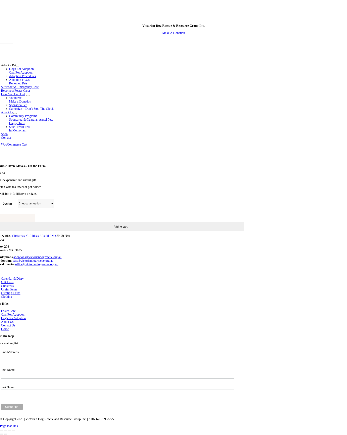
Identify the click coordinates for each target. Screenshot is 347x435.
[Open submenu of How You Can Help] (28, 95)
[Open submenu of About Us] (15, 113)
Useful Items (48, 235)
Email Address (10, 352)
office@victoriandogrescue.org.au (36, 264)
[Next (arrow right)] (5, 434)
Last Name (7, 387)
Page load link (9, 426)
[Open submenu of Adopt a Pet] (17, 66)
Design (7, 203)
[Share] (9, 430)
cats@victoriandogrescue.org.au (33, 260)
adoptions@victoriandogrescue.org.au (37, 257)
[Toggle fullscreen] (5, 430)
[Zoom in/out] (1, 430)
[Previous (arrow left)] (1, 434)
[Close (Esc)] (13, 430)
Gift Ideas (32, 235)
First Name (8, 369)
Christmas (18, 235)
